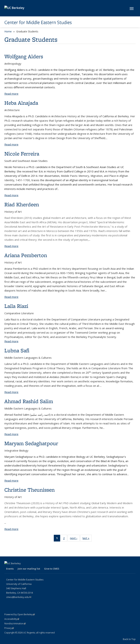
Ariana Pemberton (25, 255)
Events (10, 568)
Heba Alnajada (21, 102)
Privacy (9, 628)
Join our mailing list (29, 568)
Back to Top (129, 639)
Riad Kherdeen (21, 204)
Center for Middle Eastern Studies (38, 22)
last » (87, 538)
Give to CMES (51, 568)
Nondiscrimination (15, 623)
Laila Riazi (16, 306)
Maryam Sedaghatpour (31, 443)
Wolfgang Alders (23, 56)
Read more (11, 93)
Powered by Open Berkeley (19, 614)
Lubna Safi (16, 350)
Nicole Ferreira (21, 153)
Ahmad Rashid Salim (28, 401)
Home (8, 31)
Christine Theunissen (29, 489)
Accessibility (11, 619)
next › (75, 538)
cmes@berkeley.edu (18, 597)
